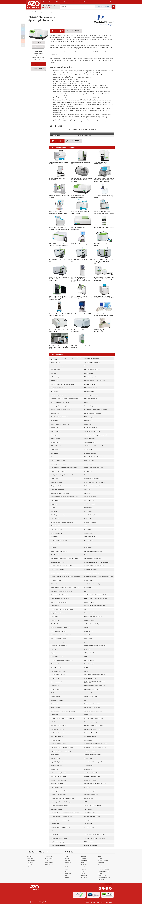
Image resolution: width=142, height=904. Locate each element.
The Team (84, 877)
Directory (66, 2)
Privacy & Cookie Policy (104, 871)
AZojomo (83, 869)
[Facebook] (23, 33)
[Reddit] (23, 41)
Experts (83, 873)
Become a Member (103, 860)
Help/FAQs (84, 875)
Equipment (68, 862)
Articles (67, 858)
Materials (83, 862)
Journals (67, 875)
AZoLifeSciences (49, 865)
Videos (66, 869)
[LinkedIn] (23, 29)
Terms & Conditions (103, 869)
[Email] (23, 45)
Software (67, 877)
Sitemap (100, 873)
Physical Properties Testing (42, 12)
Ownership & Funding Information (104, 878)
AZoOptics (30, 862)
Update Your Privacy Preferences (41, 902)
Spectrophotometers (56, 12)
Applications (84, 865)
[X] (23, 37)
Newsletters (101, 862)
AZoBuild (29, 865)
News (66, 856)
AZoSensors (48, 856)
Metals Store (68, 873)
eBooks (66, 867)
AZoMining (30, 867)
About (99, 856)
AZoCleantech (31, 860)
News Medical (49, 862)
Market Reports (85, 860)
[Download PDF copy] (23, 25)
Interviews (84, 858)
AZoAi (46, 860)
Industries (84, 867)
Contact (100, 865)
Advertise (100, 867)
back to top (107, 884)
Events (66, 871)
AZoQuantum (49, 858)
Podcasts (83, 871)
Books (66, 865)
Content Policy (102, 875)
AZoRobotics (30, 858)
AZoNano (29, 856)
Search (100, 858)
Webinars (83, 856)
